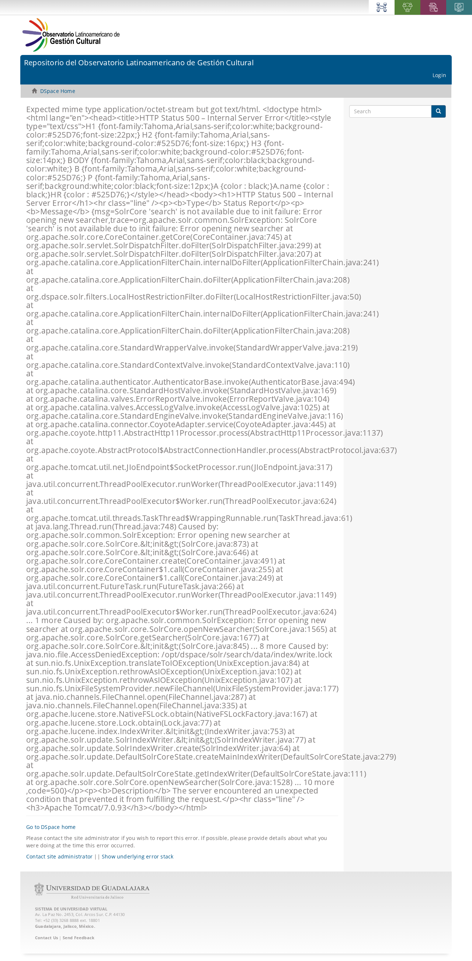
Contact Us (46, 937)
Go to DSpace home (51, 826)
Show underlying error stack (137, 856)
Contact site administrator (59, 856)
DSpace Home (57, 90)
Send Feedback (79, 937)
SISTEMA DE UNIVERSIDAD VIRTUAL (71, 909)
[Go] (438, 111)
